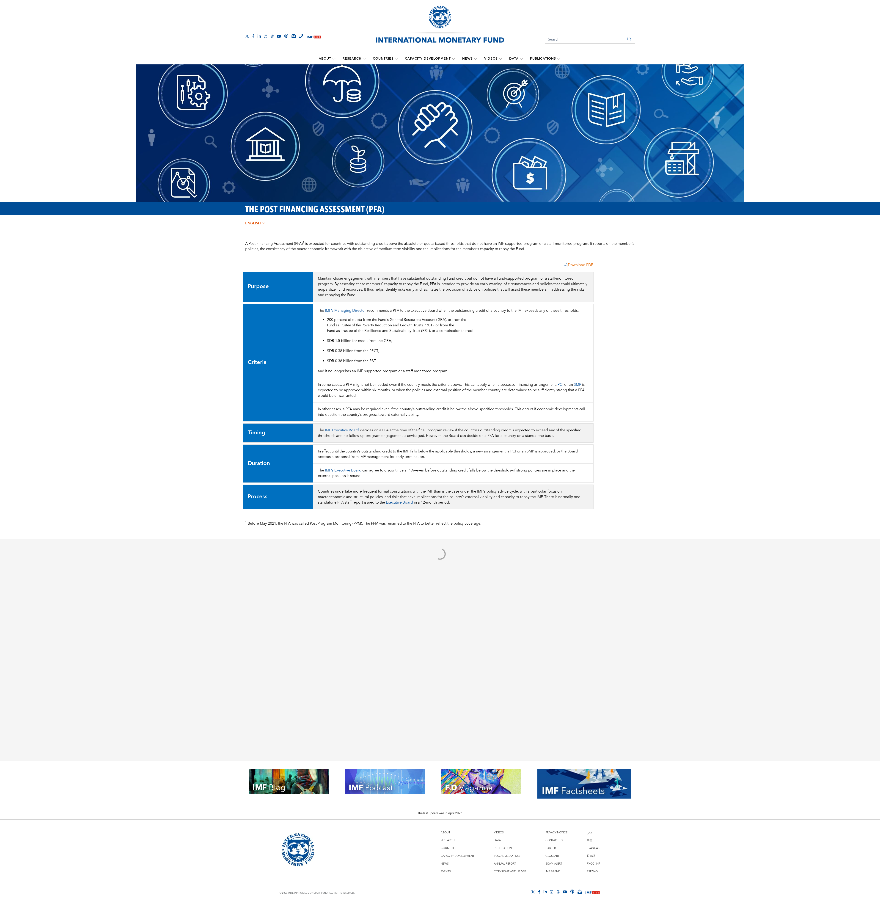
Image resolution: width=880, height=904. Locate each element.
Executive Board (399, 502)
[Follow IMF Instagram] (265, 36)
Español (593, 871)
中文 (589, 840)
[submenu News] (475, 58)
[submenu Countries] (396, 58)
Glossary (552, 856)
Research (352, 58)
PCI (560, 384)
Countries (383, 58)
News (467, 58)
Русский (593, 863)
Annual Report (505, 863)
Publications (543, 58)
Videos (491, 58)
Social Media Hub (507, 856)
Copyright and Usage (510, 871)
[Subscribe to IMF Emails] (294, 36)
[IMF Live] (314, 36)
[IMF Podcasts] (572, 892)
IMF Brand (552, 871)
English (253, 223)
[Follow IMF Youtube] (279, 36)
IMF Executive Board (342, 430)
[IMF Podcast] (286, 36)
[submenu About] (334, 58)
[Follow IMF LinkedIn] (259, 36)
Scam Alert (553, 863)
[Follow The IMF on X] (247, 36)
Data (514, 58)
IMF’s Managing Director (345, 310)
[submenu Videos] (500, 58)
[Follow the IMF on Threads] (272, 36)
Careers (551, 848)
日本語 (591, 856)
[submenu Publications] (558, 58)
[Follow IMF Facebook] (253, 36)
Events (446, 871)
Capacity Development (428, 58)
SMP (577, 384)
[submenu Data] (521, 58)
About (325, 58)
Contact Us (554, 840)
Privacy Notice (556, 832)
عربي (589, 832)
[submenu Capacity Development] (453, 58)
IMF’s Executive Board (343, 470)
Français (593, 848)
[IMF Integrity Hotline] (301, 36)
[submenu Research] (364, 58)
